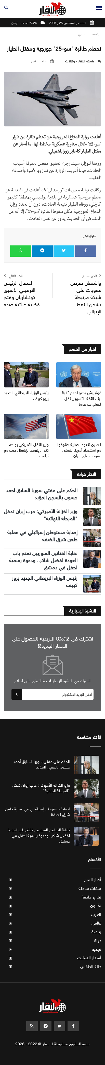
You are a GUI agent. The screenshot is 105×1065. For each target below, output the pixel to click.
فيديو (55, 949)
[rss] (32, 1026)
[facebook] (73, 1026)
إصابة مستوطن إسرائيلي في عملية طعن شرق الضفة (42, 536)
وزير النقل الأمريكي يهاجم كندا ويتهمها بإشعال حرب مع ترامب (26, 450)
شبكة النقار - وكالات (79, 61)
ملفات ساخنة (55, 888)
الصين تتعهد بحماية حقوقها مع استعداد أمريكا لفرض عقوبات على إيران (79, 450)
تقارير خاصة (55, 897)
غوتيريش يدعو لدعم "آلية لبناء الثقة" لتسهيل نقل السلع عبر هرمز (81, 398)
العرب (55, 914)
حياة (55, 940)
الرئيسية (95, 34)
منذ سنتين (38, 61)
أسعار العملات (55, 958)
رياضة (55, 932)
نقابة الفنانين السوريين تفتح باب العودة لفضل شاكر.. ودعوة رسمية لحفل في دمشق (43, 560)
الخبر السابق (85, 295)
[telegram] (45, 1026)
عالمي (82, 34)
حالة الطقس (55, 966)
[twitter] (59, 1026)
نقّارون (55, 906)
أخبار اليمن (55, 880)
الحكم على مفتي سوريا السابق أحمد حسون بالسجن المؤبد (41, 494)
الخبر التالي (22, 291)
